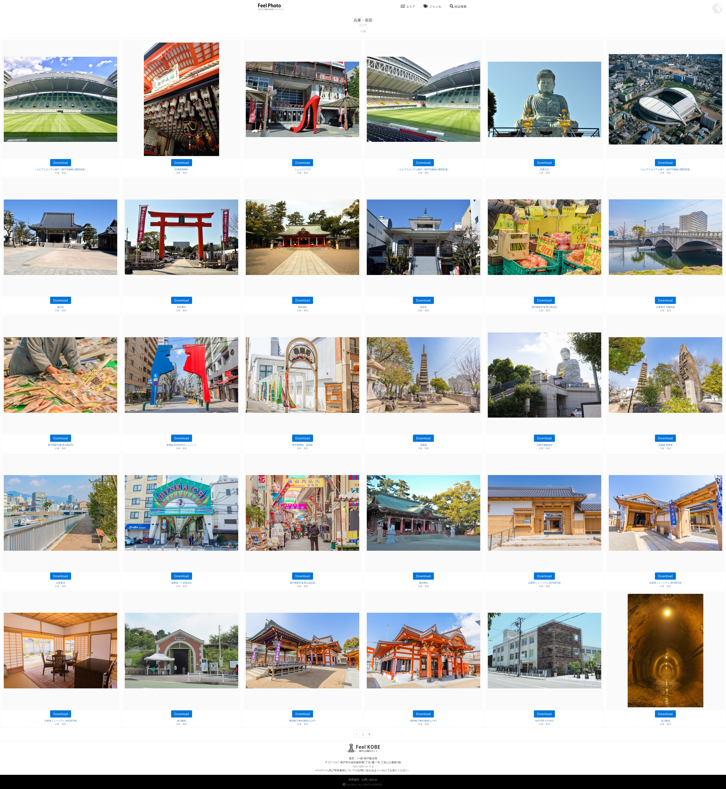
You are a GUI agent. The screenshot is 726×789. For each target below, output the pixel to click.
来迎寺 (423, 307)
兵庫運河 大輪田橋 (665, 307)
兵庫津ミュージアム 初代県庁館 (544, 582)
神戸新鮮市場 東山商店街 (544, 307)
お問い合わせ (369, 779)
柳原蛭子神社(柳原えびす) (302, 720)
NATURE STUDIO (544, 720)
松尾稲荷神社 (181, 169)
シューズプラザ (302, 169)
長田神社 (302, 307)
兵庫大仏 (544, 169)
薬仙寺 (60, 307)
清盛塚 (423, 444)
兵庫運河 (60, 582)
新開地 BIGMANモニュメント (182, 444)
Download (60, 163)
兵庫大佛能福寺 (544, 444)
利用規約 (354, 779)
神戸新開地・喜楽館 (302, 444)
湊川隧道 (181, 720)
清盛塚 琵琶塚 (665, 444)
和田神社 (181, 307)
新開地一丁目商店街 (181, 582)
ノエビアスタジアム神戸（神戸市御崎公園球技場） (60, 169)
